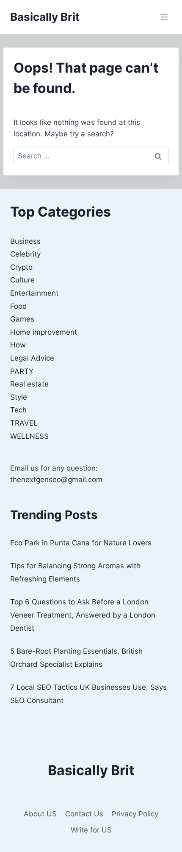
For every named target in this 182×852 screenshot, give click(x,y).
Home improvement (43, 332)
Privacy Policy (135, 814)
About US (40, 814)
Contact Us (84, 814)
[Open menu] (164, 16)
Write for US (91, 830)
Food (18, 306)
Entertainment (34, 293)
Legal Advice (32, 358)
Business (25, 241)
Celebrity (25, 254)
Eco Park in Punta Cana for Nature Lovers (81, 543)
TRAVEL (24, 423)
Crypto (21, 267)
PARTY (21, 371)
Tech (18, 410)
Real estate (29, 384)
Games (22, 319)
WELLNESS (29, 436)
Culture (22, 280)
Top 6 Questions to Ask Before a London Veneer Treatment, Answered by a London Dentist (82, 615)
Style (18, 397)
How (18, 345)
